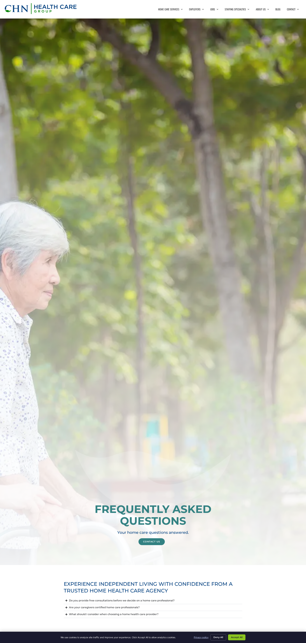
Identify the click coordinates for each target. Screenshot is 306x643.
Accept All (237, 637)
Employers (198, 10)
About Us (264, 10)
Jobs (216, 10)
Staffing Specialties (238, 10)
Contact (294, 10)
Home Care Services (172, 10)
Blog (279, 10)
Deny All (218, 637)
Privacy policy (201, 637)
